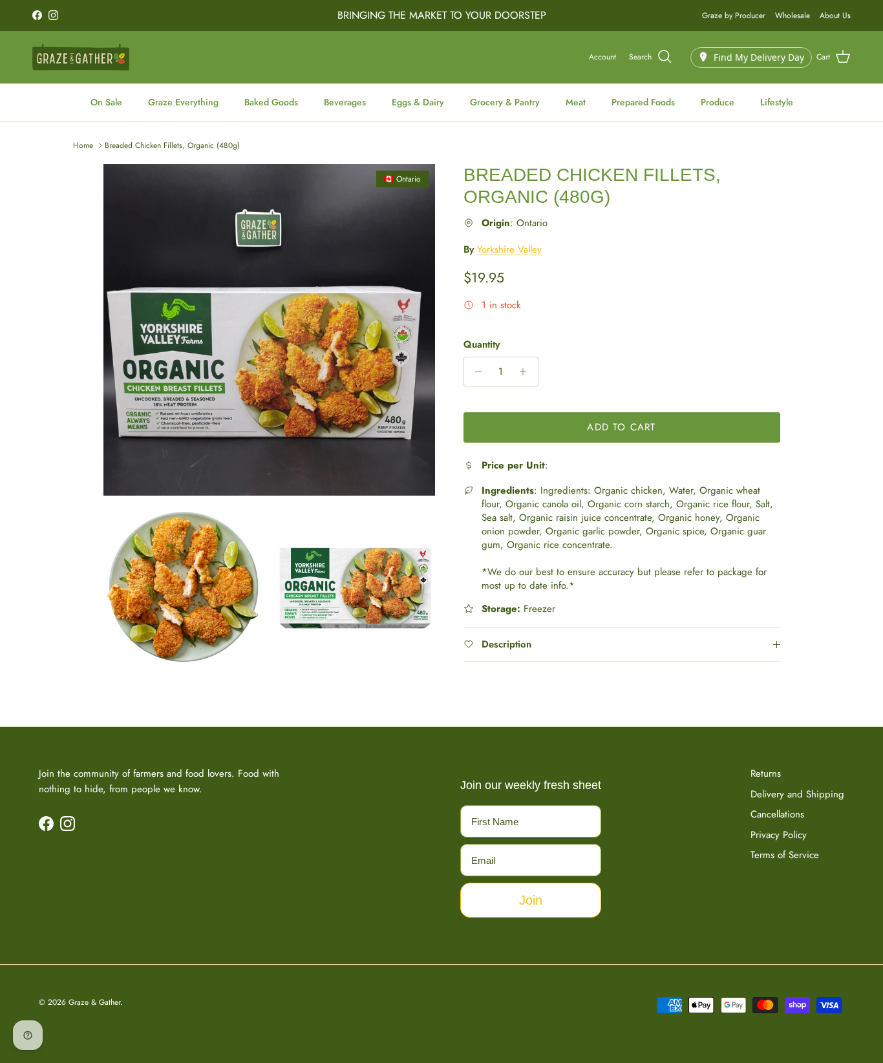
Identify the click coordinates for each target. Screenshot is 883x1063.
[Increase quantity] (526, 371)
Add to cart (621, 427)
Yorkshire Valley (509, 249)
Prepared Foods (643, 102)
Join (530, 900)
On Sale (106, 102)
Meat (576, 102)
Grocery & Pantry (505, 102)
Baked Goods (271, 102)
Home (83, 145)
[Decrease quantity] (475, 371)
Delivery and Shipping (797, 794)
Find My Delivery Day (759, 56)
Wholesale (792, 15)
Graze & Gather (94, 1002)
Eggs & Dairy (418, 102)
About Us (835, 15)
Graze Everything (183, 102)
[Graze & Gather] (80, 57)
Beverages (345, 102)
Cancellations (777, 814)
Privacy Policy (778, 835)
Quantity (481, 345)
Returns (765, 773)
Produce (717, 102)
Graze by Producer (733, 15)
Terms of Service (784, 855)
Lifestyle (776, 102)
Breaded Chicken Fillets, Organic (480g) (172, 145)
